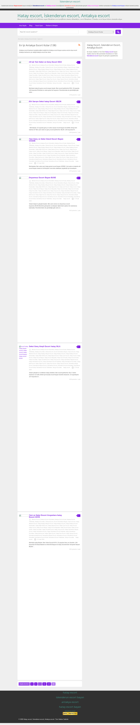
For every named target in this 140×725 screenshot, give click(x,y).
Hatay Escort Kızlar (62, 73)
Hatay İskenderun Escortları (69, 77)
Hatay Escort (73, 149)
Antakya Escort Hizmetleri (47, 65)
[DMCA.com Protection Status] (70, 714)
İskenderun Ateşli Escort (35, 159)
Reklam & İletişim (52, 25)
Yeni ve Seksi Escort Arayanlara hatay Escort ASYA (45, 516)
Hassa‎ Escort (71, 67)
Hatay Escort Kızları (73, 73)
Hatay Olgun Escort (41, 79)
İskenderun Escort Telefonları (44, 83)
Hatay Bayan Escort (53, 71)
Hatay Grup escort (55, 75)
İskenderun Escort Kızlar (41, 161)
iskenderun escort (70, 711)
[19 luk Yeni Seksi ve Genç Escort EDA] (23, 63)
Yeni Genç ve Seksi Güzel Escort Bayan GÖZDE (46, 140)
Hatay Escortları (33, 75)
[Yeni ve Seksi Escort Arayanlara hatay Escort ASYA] (23, 516)
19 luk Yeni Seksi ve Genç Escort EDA (45, 62)
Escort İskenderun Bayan (60, 67)
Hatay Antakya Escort (59, 69)
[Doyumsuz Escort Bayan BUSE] (23, 178)
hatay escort (66, 83)
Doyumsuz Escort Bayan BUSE (42, 178)
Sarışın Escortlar (57, 83)
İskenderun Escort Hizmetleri (65, 81)
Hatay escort (73, 71)
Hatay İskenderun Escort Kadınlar (52, 77)
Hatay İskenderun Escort (35, 77)
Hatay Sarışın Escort (62, 79)
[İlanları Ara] (118, 32)
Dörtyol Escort (49, 67)
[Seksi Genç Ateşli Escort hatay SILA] (23, 358)
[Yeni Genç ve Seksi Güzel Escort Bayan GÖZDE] (23, 140)
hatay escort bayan (70, 706)
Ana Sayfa (22, 25)
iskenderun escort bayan (70, 697)
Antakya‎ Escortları (40, 67)
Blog (30, 25)
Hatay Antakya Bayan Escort (45, 69)
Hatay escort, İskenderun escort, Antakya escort (64, 15)
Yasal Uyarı (39, 25)
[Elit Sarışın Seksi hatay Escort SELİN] (23, 102)
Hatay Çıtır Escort (64, 71)
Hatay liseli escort (39, 157)
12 (49, 684)
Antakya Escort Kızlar (30, 39)
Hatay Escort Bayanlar (50, 73)
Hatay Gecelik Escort (44, 75)
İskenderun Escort (52, 81)
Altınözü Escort (36, 65)
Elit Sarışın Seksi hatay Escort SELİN (45, 101)
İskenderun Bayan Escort (40, 81)
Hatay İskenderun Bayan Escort (69, 75)
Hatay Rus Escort (51, 79)
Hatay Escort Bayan (38, 73)
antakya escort (70, 702)
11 (44, 684)
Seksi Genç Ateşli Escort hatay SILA (44, 346)
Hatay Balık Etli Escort (41, 71)
